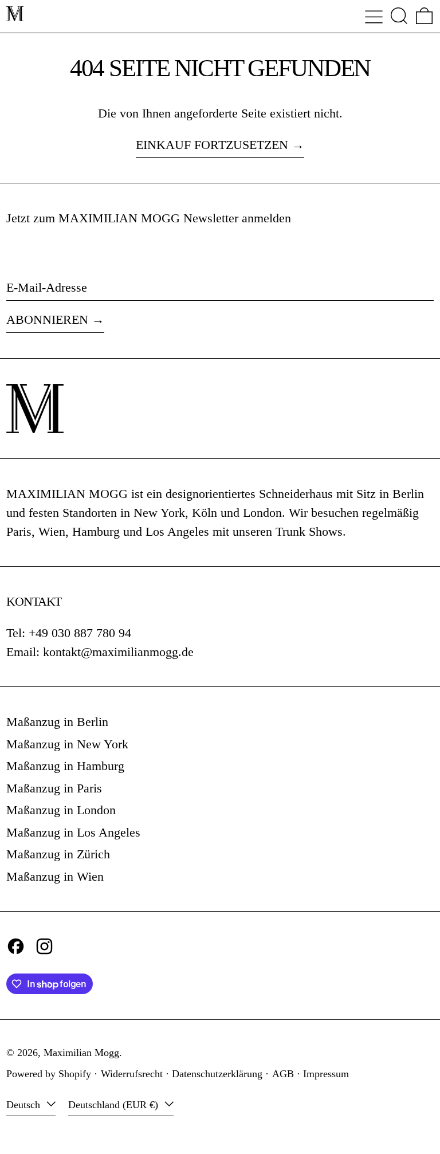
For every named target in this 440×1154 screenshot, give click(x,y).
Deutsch (24, 1104)
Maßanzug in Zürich (58, 854)
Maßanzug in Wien (55, 876)
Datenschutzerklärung (217, 1074)
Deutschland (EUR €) (114, 1104)
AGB (283, 1074)
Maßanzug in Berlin (57, 722)
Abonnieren (47, 319)
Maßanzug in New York (67, 744)
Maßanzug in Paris (54, 788)
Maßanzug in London (61, 810)
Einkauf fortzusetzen (212, 145)
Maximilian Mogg (81, 1052)
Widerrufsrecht (132, 1074)
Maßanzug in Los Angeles (73, 832)
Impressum (326, 1074)
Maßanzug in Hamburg (65, 766)
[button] (399, 16)
